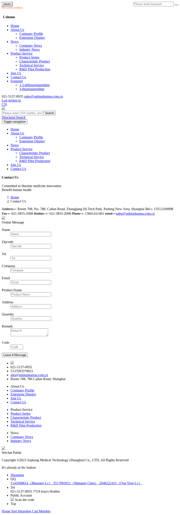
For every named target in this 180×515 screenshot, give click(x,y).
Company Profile (31, 34)
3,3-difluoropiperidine (34, 85)
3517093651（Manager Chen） (76, 483)
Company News (30, 45)
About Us (17, 30)
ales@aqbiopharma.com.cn (29, 375)
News (15, 41)
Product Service (21, 53)
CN (4, 104)
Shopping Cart (28, 511)
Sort (14, 511)
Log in (6, 100)
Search (49, 113)
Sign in (16, 100)
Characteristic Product (34, 61)
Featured (17, 81)
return (7, 4)
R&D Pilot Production (34, 69)
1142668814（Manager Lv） (32, 483)
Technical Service (31, 65)
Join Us (16, 73)
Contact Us (18, 77)
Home (15, 26)
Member (44, 511)
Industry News (29, 49)
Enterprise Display (32, 37)
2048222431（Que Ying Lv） (120, 483)
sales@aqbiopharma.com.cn (43, 96)
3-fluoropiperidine (31, 89)
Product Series (29, 57)
